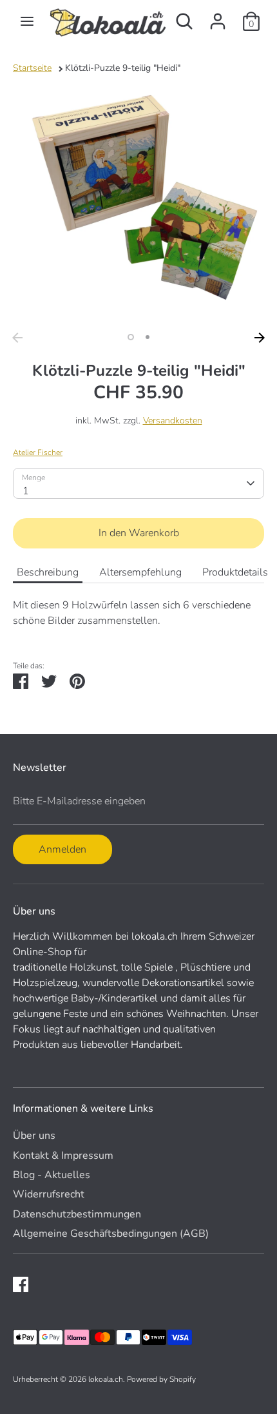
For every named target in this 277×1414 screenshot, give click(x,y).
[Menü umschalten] (27, 21)
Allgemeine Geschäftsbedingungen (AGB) (111, 1233)
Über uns (34, 1135)
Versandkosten (172, 420)
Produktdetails (235, 572)
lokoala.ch (105, 1379)
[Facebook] (20, 1284)
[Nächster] (259, 338)
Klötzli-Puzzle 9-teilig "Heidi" (122, 68)
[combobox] (138, 483)
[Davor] (17, 338)
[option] (138, 200)
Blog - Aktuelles (51, 1175)
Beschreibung (48, 572)
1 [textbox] (26, 491)
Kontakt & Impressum (63, 1155)
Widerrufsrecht (48, 1194)
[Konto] (218, 16)
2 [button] (147, 337)
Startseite (32, 68)
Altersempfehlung (140, 572)
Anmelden (62, 849)
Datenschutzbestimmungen (77, 1214)
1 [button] (131, 337)
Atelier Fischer (37, 452)
